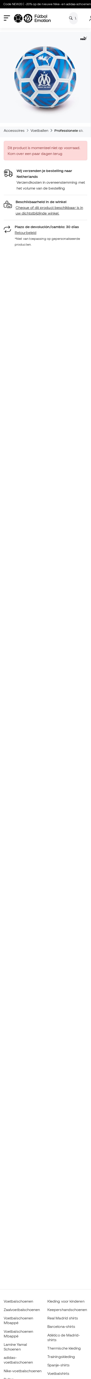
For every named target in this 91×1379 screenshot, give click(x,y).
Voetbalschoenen (18, 1301)
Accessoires (14, 130)
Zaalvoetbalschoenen (22, 1309)
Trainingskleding (61, 1356)
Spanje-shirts (58, 1365)
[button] (45, 207)
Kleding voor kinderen (65, 1301)
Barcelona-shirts (61, 1326)
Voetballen (39, 130)
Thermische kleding (64, 1348)
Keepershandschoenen (67, 1309)
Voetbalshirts (58, 1373)
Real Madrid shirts (62, 1318)
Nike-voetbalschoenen (23, 1371)
